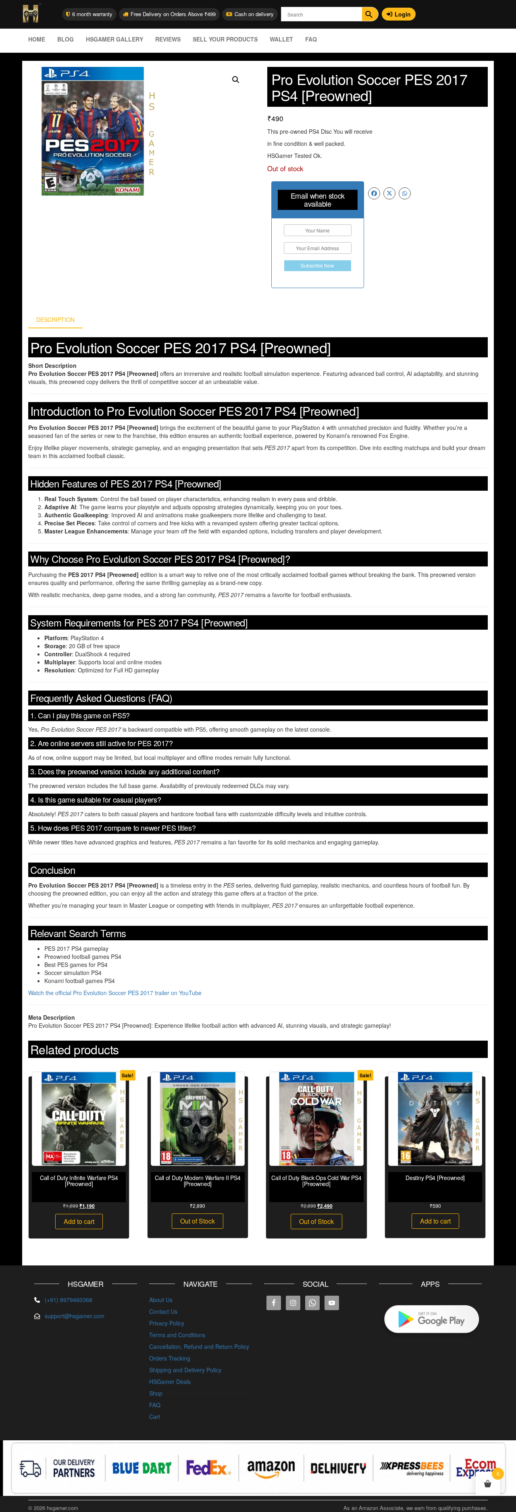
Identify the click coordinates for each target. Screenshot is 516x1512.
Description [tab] (55, 319)
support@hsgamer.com (74, 1316)
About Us (161, 1300)
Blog (65, 39)
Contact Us (163, 1311)
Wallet (281, 39)
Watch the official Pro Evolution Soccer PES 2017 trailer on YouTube (115, 993)
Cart (154, 1416)
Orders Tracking (169, 1358)
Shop (155, 1393)
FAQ (311, 39)
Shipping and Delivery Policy (185, 1370)
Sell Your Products (225, 39)
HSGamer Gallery (114, 39)
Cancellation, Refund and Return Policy (199, 1346)
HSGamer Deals (170, 1381)
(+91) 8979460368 (68, 1300)
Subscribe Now (317, 265)
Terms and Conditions (177, 1335)
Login (403, 14)
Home (36, 39)
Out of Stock (197, 1221)
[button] (236, 80)
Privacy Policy (166, 1323)
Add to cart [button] (79, 1221)
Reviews (168, 39)
